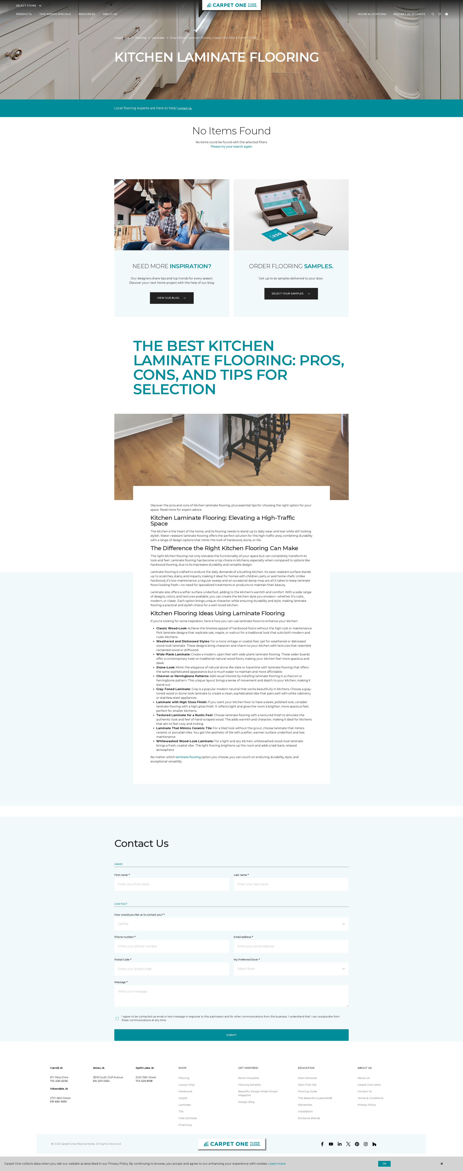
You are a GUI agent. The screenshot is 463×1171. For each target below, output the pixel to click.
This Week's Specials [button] (55, 14)
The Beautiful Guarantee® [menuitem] (315, 1098)
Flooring (140, 37)
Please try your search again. (231, 146)
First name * (122, 875)
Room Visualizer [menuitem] (248, 1078)
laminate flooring (188, 757)
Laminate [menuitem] (185, 1104)
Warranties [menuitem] (305, 1104)
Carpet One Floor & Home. (78, 1144)
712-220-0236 (59, 1081)
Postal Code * (122, 959)
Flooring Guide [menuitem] (307, 1091)
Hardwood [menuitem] (185, 1091)
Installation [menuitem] (305, 1111)
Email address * (243, 937)
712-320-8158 (144, 1081)
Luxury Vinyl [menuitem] (187, 1084)
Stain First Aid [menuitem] (307, 1084)
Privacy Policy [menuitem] (367, 1104)
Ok (384, 1163)
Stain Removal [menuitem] (307, 1078)
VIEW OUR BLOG (168, 297)
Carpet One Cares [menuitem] (369, 1084)
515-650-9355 (58, 1101)
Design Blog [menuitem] (246, 1102)
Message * (120, 982)
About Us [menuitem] (364, 1078)
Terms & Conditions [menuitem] (370, 1098)
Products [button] (24, 14)
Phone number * (124, 937)
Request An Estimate (409, 14)
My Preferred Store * (247, 959)
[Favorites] (439, 14)
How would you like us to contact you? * (139, 914)
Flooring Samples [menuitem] (249, 1084)
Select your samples (287, 293)
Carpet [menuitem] (183, 1098)
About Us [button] (110, 14)
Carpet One (121, 37)
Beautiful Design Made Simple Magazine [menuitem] (258, 1093)
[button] (433, 14)
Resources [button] (86, 14)
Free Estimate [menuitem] (188, 1118)
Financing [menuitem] (185, 1125)
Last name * (241, 875)
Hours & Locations (372, 14)
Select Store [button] (26, 5)
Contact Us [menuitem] (365, 1091)
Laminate (158, 37)
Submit (231, 1035)
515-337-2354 (101, 1081)
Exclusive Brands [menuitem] (309, 1118)
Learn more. (277, 1163)
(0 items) (446, 14)
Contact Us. (185, 108)
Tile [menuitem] (181, 1111)
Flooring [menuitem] (184, 1078)
